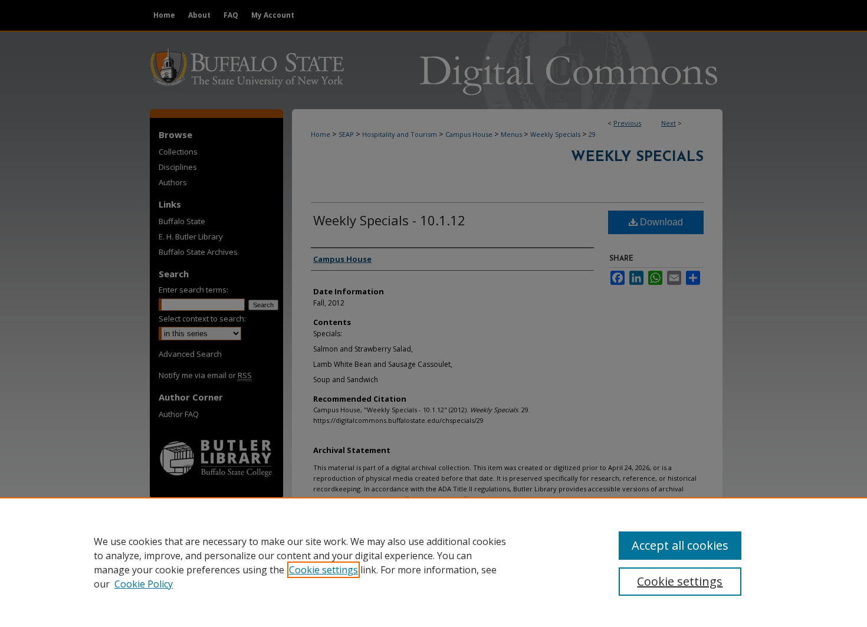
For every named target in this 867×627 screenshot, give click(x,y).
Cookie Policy (143, 583)
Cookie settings (323, 569)
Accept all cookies (680, 545)
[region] (433, 562)
